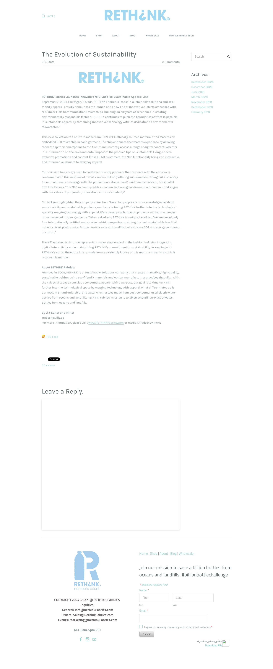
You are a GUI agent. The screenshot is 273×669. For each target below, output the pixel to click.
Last (174, 604)
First (141, 604)
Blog (173, 553)
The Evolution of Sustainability (89, 54)
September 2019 (202, 107)
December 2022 (201, 87)
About (164, 553)
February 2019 (200, 112)
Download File (213, 645)
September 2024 (202, 82)
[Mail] (94, 639)
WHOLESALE (152, 35)
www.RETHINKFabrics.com (106, 322)
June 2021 (197, 92)
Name (144, 590)
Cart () (51, 16)
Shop (153, 553)
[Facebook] (81, 639)
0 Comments (171, 62)
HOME (82, 35)
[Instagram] (87, 639)
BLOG (133, 35)
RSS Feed (52, 336)
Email (143, 610)
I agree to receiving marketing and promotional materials (178, 627)
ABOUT (116, 35)
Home (143, 553)
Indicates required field (153, 584)
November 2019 (201, 102)
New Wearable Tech (181, 35)
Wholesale (186, 553)
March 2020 (199, 97)
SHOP (99, 35)
